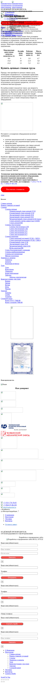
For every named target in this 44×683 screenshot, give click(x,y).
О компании (9, 515)
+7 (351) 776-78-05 (10, 503)
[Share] (4, 679)
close (2, 195)
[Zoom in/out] (8, 679)
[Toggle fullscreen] (6, 679)
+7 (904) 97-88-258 (10, 505)
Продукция (9, 517)
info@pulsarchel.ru (9, 507)
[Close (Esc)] (2, 679)
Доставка (8, 519)
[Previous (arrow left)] (2, 681)
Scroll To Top (5, 677)
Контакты (8, 521)
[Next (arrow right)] (4, 681)
